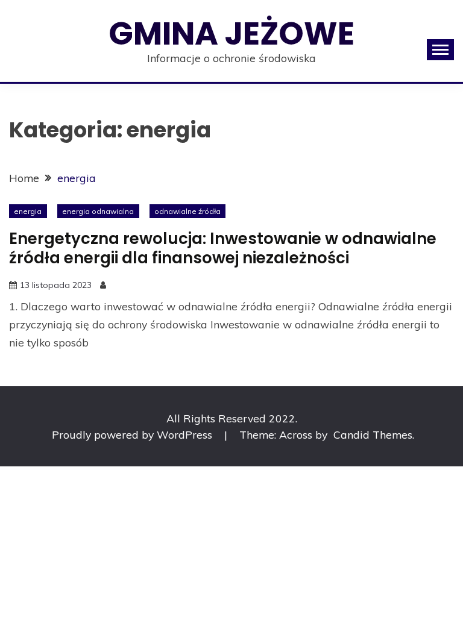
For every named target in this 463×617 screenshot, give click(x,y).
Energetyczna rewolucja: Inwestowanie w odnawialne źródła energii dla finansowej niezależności (222, 248)
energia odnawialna (98, 211)
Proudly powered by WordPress (133, 434)
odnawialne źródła (187, 211)
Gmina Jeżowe (231, 33)
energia (28, 211)
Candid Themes (372, 434)
